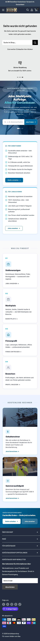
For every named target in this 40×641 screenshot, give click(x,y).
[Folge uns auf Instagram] (11, 604)
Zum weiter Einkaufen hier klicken (20, 49)
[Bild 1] (18, 128)
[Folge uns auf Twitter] (7, 604)
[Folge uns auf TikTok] (19, 604)
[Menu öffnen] (3, 10)
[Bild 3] (22, 128)
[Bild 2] (20, 128)
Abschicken (10, 587)
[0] (36, 10)
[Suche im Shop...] (35, 42)
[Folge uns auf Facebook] (3, 604)
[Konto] (32, 10)
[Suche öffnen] (27, 10)
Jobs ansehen (13, 228)
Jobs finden (30, 122)
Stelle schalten (13, 180)
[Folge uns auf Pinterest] (15, 604)
